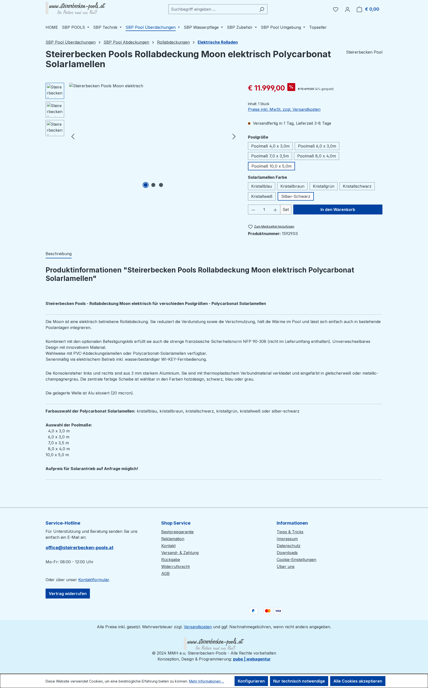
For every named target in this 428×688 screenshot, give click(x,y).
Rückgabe (170, 559)
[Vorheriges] (73, 136)
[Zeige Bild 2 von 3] (153, 185)
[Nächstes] (234, 136)
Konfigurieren (251, 681)
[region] (142, 136)
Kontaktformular (93, 579)
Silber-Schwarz (295, 196)
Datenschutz (288, 545)
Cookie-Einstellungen (296, 559)
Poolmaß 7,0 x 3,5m (270, 155)
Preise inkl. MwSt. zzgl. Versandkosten (284, 109)
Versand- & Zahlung (180, 552)
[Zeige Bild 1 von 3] (146, 185)
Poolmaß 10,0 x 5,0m (271, 166)
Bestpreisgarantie (177, 531)
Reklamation (172, 538)
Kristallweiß (261, 196)
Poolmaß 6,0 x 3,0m (317, 146)
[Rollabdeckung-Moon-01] (153, 136)
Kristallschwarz (357, 186)
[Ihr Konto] (347, 9)
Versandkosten (198, 626)
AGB (165, 573)
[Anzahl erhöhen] (275, 209)
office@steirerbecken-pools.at (79, 547)
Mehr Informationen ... (206, 681)
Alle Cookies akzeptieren (357, 681)
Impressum (287, 538)
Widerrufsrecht (175, 566)
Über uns (285, 566)
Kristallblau (261, 186)
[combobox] (212, 9)
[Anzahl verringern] (253, 209)
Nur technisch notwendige (299, 681)
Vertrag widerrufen (68, 593)
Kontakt (168, 545)
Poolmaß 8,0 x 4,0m (316, 155)
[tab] (59, 253)
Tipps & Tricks (290, 531)
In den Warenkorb (338, 209)
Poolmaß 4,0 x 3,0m (270, 146)
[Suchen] (262, 9)
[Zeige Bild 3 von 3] (161, 185)
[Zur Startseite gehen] (76, 8)
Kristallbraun (292, 186)
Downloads (287, 552)
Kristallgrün (323, 186)
